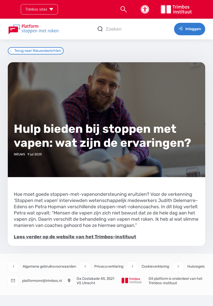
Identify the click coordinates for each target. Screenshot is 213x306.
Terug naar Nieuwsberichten (37, 50)
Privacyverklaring (108, 266)
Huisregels (196, 266)
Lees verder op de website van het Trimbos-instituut (75, 237)
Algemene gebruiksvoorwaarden (49, 266)
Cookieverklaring (155, 266)
